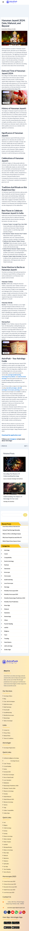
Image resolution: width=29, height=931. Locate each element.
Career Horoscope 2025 (9, 881)
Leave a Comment (7, 478)
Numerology (7, 616)
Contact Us (6, 730)
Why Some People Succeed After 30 (12, 537)
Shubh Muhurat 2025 (9, 799)
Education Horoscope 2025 (10, 887)
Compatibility (8, 557)
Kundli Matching (8, 712)
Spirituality (6, 863)
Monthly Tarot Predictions (11, 601)
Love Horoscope (8, 583)
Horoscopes (7, 576)
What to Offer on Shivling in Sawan (12, 533)
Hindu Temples (7, 841)
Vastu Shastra (7, 642)
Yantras (5, 804)
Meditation (6, 782)
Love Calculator (7, 780)
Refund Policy (7, 735)
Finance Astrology (8, 836)
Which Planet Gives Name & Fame (12, 541)
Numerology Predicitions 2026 (11, 785)
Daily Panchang (7, 707)
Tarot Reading (7, 869)
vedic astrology (8, 646)
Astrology (14, 478)
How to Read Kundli (8, 777)
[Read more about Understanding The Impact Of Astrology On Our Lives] (14, 488)
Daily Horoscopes (8, 704)
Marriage (6, 587)
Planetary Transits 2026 (9, 788)
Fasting (5, 833)
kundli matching (8, 579)
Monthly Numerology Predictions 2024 (14, 598)
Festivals (6, 565)
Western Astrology (8, 802)
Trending (6, 638)
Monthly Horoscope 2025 (11, 594)
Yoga (5, 807)
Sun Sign (6, 866)
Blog (5, 698)
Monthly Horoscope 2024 (11, 590)
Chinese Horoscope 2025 (10, 884)
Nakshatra (7, 612)
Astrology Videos (8, 696)
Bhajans (6, 825)
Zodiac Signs (7, 649)
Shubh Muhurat (7, 796)
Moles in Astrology (8, 850)
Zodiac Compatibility (9, 810)
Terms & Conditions (8, 738)
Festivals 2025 (7, 771)
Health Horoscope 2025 (9, 889)
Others (6, 620)
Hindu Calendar (7, 839)
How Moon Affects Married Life (11, 526)
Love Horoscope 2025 (9, 892)
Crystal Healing (7, 766)
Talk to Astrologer (8, 720)
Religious (6, 631)
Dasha (5, 769)
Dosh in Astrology (9, 561)
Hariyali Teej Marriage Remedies (11, 530)
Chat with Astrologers (9, 701)
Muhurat (6, 609)
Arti (5, 822)
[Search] (25, 515)
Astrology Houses (15, 760)
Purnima (6, 793)
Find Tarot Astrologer (9, 774)
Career (6, 554)
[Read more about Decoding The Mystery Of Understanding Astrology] (14, 464)
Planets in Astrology (9, 791)
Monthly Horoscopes (9, 715)
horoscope (7, 572)
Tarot (5, 635)
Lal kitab (6, 844)
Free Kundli (6, 709)
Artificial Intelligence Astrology (11, 758)
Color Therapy (7, 763)
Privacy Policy (7, 733)
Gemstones (7, 568)
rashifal (6, 627)
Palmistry (6, 861)
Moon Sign (7, 605)
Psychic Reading (8, 623)
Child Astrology (7, 828)
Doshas (5, 830)
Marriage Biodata (8, 847)
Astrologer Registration (9, 747)
